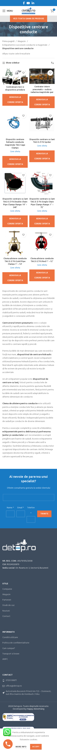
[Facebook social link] (24, 3)
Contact (6, 616)
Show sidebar (13, 63)
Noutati (6, 611)
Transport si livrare (10, 654)
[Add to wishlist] (23, 73)
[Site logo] (28, 11)
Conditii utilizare (10, 637)
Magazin (22, 41)
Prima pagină (8, 41)
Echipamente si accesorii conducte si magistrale (25, 45)
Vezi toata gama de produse (28, 18)
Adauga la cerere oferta (15, 99)
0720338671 (11, 680)
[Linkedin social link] (33, 3)
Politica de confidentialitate (15, 643)
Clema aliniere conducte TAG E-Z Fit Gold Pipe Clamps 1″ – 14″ (15, 261)
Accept (35, 746)
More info (21, 747)
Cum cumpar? (8, 648)
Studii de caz (8, 605)
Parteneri (6, 600)
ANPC (5, 659)
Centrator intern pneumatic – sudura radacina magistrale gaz (42, 89)
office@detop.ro (14, 686)
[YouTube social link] (28, 3)
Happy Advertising (35, 709)
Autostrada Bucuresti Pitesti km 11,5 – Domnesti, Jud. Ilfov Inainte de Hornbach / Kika (28, 693)
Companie (7, 589)
